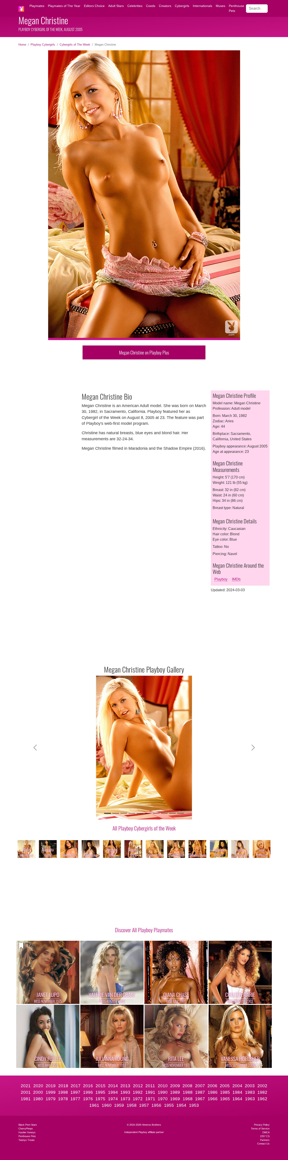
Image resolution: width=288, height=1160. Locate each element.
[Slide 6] (148, 813)
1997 (75, 1092)
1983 (250, 1092)
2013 (125, 1085)
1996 (88, 1092)
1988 (188, 1092)
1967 (200, 1098)
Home (22, 44)
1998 (63, 1092)
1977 (75, 1098)
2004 (237, 1085)
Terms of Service (260, 1128)
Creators (165, 6)
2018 (63, 1085)
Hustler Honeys (27, 1132)
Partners (265, 1140)
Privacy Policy (262, 1124)
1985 (225, 1092)
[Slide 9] (172, 813)
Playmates (36, 6)
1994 (113, 1092)
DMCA (266, 1132)
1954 (181, 1105)
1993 (125, 1092)
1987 (200, 1092)
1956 (156, 1105)
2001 (26, 1092)
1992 (138, 1092)
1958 (132, 1105)
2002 (262, 1085)
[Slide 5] (140, 813)
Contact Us (263, 1143)
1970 (163, 1098)
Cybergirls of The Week (75, 44)
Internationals (202, 6)
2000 (38, 1092)
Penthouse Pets (236, 8)
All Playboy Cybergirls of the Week (144, 828)
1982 (262, 1092)
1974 (113, 1098)
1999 (51, 1092)
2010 (163, 1085)
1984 (237, 1092)
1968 (188, 1098)
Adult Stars (116, 6)
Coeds (150, 6)
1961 (94, 1105)
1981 (26, 1098)
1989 (175, 1092)
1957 (144, 1105)
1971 (150, 1098)
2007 (200, 1085)
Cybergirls (182, 6)
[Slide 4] (131, 813)
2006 (212, 1085)
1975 (100, 1098)
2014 (113, 1085)
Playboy (220, 579)
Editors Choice (94, 6)
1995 (100, 1092)
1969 (175, 1098)
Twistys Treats (26, 1140)
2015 (101, 1085)
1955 (169, 1105)
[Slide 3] (123, 813)
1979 (51, 1098)
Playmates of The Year (64, 6)
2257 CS (265, 1136)
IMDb (236, 579)
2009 (175, 1085)
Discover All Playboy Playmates (144, 930)
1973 (125, 1098)
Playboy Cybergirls (43, 44)
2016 (88, 1085)
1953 (194, 1105)
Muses (220, 6)
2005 (225, 1085)
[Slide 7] (156, 813)
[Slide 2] (115, 813)
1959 (119, 1105)
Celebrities (134, 6)
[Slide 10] (180, 813)
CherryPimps (25, 1128)
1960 (107, 1105)
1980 (38, 1098)
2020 (38, 1085)
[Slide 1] (107, 813)
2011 (150, 1085)
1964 (237, 1098)
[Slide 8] (164, 813)
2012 (138, 1085)
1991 (150, 1092)
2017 (76, 1085)
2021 (26, 1085)
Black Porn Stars (27, 1124)
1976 (88, 1098)
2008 (187, 1085)
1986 (213, 1092)
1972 (138, 1098)
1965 (225, 1098)
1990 (163, 1092)
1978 (63, 1098)
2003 (250, 1085)
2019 (51, 1085)
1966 (213, 1098)
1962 (262, 1098)
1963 (250, 1098)
